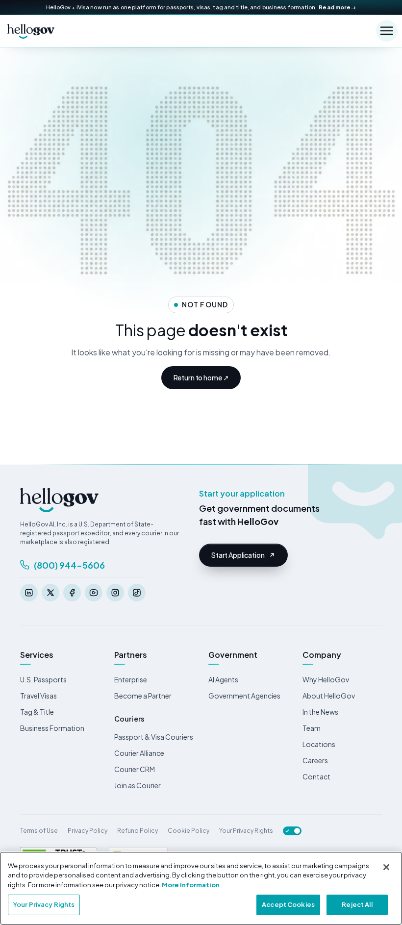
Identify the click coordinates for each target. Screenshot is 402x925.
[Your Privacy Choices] (292, 830)
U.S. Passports (43, 679)
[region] (201, 888)
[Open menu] (387, 31)
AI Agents (223, 679)
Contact (316, 776)
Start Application (238, 554)
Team (311, 728)
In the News (320, 711)
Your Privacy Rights (246, 830)
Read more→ (337, 7)
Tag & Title (37, 711)
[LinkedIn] (29, 592)
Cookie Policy (188, 830)
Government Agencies (244, 695)
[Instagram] (115, 592)
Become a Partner (143, 695)
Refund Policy (137, 830)
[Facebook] (72, 592)
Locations (318, 744)
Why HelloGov (325, 679)
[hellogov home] (30, 31)
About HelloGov (328, 695)
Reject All (357, 904)
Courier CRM (134, 769)
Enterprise (130, 679)
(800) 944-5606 (69, 565)
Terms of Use (39, 830)
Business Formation (52, 728)
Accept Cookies (288, 904)
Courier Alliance (139, 753)
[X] (50, 592)
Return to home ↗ (201, 377)
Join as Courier (137, 785)
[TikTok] (137, 592)
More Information (191, 885)
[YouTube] (93, 592)
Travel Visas (38, 695)
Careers (315, 760)
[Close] (386, 867)
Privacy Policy (87, 830)
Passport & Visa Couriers (153, 736)
